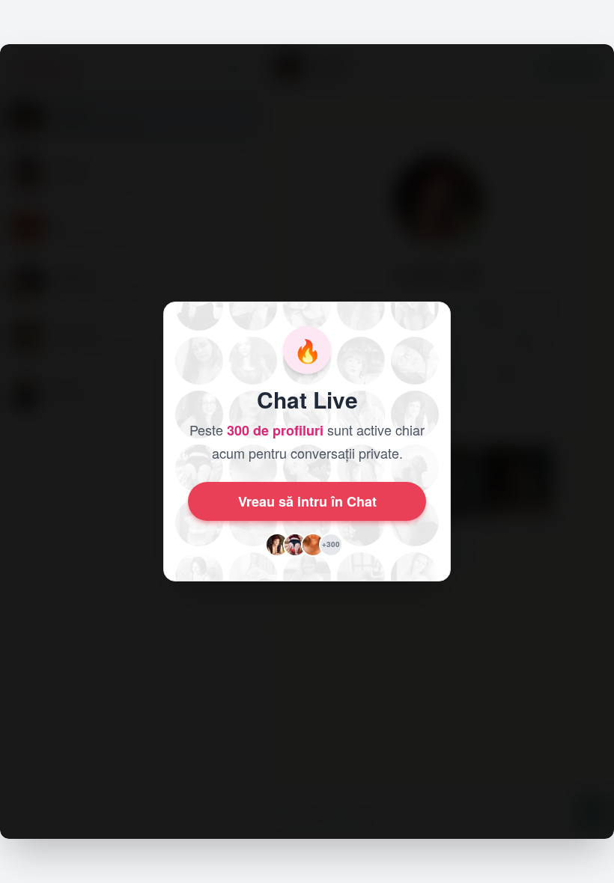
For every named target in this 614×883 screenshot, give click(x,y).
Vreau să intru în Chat (307, 501)
